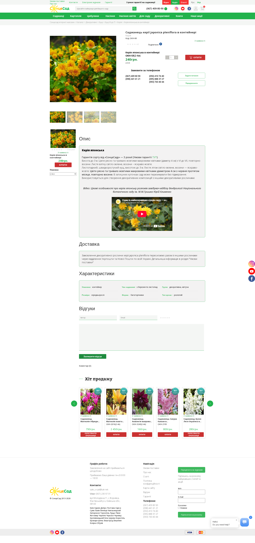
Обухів (100, 523)
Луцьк (113, 513)
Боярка (93, 523)
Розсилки (182, 505)
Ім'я (179, 488)
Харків (97, 508)
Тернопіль (105, 513)
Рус (193, 2)
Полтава (111, 508)
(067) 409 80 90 (133, 76)
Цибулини (93, 16)
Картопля (75, 16)
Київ (92, 508)
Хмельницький (114, 510)
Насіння (110, 16)
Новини (183, 508)
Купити (197, 57)
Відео (166, 2)
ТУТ (154, 157)
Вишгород (109, 520)
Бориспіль (120, 518)
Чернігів (102, 515)
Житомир (94, 515)
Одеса (118, 508)
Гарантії (108, 2)
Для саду (144, 16)
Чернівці (117, 515)
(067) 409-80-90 (154, 8)
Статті (184, 2)
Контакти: (95, 485)
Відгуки (146, 492)
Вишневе (118, 520)
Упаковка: (54, 169)
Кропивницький (97, 518)
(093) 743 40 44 (156, 81)
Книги (179, 16)
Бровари (94, 520)
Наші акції (196, 16)
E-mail (180, 497)
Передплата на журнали (192, 470)
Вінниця (104, 510)
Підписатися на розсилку (191, 515)
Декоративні (162, 16)
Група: (165, 287)
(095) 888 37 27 (156, 78)
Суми (92, 510)
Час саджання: (128, 287)
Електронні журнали (91, 2)
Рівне (118, 513)
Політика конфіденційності (151, 482)
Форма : (125, 295)
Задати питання (191, 75)
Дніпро (103, 508)
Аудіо (175, 2)
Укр (199, 2)
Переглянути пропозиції (91, 434)
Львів (97, 510)
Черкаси (110, 515)
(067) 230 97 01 (100, 493)
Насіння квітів (127, 16)
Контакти (73, 2)
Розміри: (86, 295)
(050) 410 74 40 (156, 76)
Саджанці (58, 16)
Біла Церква (110, 518)
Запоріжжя (95, 513)
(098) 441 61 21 (133, 78)
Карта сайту (149, 487)
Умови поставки (151, 468)
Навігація (148, 463)
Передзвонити (192, 83)
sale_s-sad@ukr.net (99, 489)
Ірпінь (101, 520)
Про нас (53, 3)
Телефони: (149, 500)
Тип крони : (167, 295)
